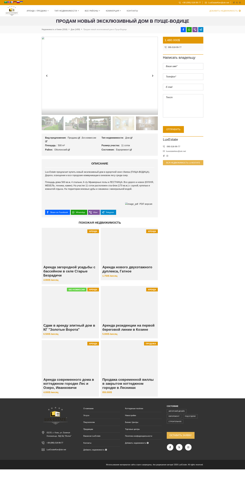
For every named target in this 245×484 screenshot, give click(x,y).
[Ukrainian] (21, 2)
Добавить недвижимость (223, 11)
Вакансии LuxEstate (91, 436)
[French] (11, 2)
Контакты (87, 443)
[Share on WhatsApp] (189, 29)
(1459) (75, 29)
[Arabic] (5, 2)
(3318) (54, 29)
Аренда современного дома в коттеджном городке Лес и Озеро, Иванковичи (68, 384)
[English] (8, 2)
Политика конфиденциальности (138, 436)
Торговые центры (132, 429)
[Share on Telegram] (200, 29)
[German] (15, 2)
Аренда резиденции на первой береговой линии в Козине (128, 327)
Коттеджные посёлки (134, 408)
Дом (127, 138)
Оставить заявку (181, 435)
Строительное (175, 421)
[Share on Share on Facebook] (183, 29)
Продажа (73, 138)
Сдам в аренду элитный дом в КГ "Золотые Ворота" (69, 327)
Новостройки (130, 415)
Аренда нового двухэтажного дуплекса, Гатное (127, 269)
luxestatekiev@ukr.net (176, 151)
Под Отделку (190, 416)
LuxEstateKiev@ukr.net (218, 2)
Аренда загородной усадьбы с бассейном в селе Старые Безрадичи (69, 271)
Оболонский (61, 149)
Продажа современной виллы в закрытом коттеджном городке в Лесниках (128, 384)
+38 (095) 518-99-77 (191, 2)
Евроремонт (123, 149)
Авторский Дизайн (177, 411)
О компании (88, 408)
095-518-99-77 (174, 47)
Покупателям (89, 422)
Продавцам (88, 429)
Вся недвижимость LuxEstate (183, 163)
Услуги (86, 415)
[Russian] (18, 2)
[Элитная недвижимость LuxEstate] (12, 10)
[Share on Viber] (195, 29)
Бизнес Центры (131, 422)
